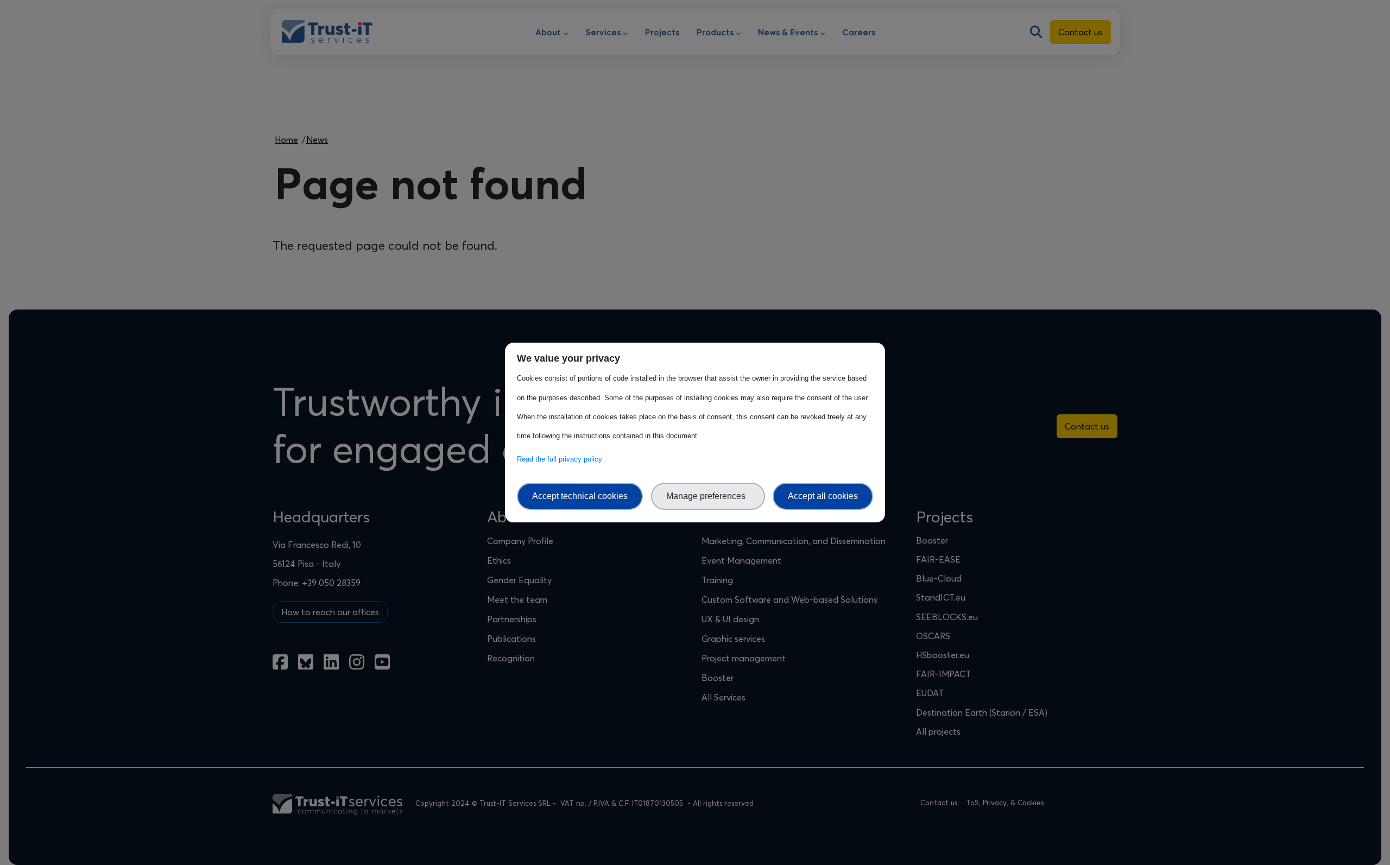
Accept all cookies (823, 496)
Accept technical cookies (580, 496)
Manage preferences (708, 496)
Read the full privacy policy (561, 459)
